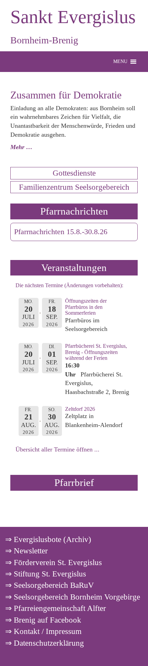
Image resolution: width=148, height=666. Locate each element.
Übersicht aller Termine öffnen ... (57, 449)
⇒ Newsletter (26, 550)
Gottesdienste (74, 172)
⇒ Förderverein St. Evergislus (53, 562)
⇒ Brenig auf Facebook (43, 619)
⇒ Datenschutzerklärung (44, 642)
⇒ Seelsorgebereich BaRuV (49, 585)
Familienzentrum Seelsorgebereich (74, 187)
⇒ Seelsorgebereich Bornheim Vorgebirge (72, 596)
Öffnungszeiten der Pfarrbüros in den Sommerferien (86, 307)
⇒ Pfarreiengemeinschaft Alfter (55, 608)
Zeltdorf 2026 (80, 409)
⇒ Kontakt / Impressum (43, 631)
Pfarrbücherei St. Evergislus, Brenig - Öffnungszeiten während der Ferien (96, 352)
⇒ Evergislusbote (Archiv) (48, 539)
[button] (120, 62)
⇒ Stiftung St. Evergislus (45, 573)
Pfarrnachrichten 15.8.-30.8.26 (60, 232)
